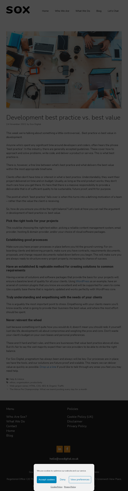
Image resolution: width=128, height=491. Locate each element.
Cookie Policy (56, 487)
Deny (63, 479)
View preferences (80, 479)
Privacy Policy (70, 487)
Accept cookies (47, 479)
